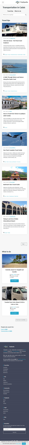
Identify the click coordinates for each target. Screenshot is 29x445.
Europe (6, 54)
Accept (24, 443)
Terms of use (5, 411)
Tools (4, 419)
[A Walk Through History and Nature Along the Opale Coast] (14, 66)
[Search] (26, 14)
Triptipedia (24, 2)
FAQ (4, 378)
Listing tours (5, 382)
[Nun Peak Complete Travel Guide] (14, 139)
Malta (9, 232)
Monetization (5, 369)
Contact (4, 403)
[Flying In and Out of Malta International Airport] (14, 208)
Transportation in (6, 331)
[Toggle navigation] (3, 2)
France (9, 54)
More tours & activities (21, 320)
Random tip (5, 372)
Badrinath (16, 196)
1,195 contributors (15, 351)
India (8, 161)
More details (14, 280)
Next (23, 244)
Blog (4, 401)
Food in (4, 329)
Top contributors (6, 390)
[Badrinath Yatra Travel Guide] (14, 173)
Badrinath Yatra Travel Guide (11, 184)
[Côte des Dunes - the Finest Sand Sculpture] (14, 30)
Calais (24, 54)
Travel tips (10, 11)
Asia (5, 161)
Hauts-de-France (14, 54)
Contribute (5, 367)
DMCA (4, 413)
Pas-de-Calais (20, 54)
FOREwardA (13, 38)
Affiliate (4, 380)
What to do (18, 11)
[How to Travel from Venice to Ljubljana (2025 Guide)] (14, 102)
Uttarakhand (11, 196)
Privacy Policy (18, 443)
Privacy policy (5, 409)
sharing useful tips (21, 359)
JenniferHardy (12, 216)
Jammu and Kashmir (13, 161)
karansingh (12, 182)
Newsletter (5, 393)
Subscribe (14, 432)
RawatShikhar (12, 147)
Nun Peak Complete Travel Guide (12, 150)
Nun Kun (18, 161)
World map (5, 370)
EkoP (11, 111)
